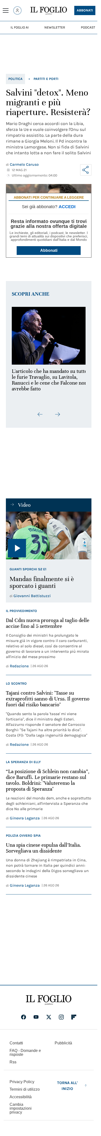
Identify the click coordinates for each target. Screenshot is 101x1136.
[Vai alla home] (48, 11)
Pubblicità (63, 1043)
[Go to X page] (48, 1017)
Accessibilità (21, 1097)
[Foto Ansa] (48, 533)
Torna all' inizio (67, 1085)
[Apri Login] (17, 10)
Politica (15, 79)
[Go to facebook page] (23, 1017)
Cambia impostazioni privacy (21, 1108)
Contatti (16, 1043)
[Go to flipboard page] (73, 1017)
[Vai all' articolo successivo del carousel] (57, 411)
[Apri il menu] (5, 10)
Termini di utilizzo (25, 1089)
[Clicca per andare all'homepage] (48, 1000)
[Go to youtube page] (36, 1017)
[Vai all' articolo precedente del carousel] (40, 411)
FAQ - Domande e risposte (25, 1053)
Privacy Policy (22, 1082)
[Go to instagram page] (61, 1017)
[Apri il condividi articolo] (85, 169)
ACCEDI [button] (67, 206)
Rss (13, 1062)
